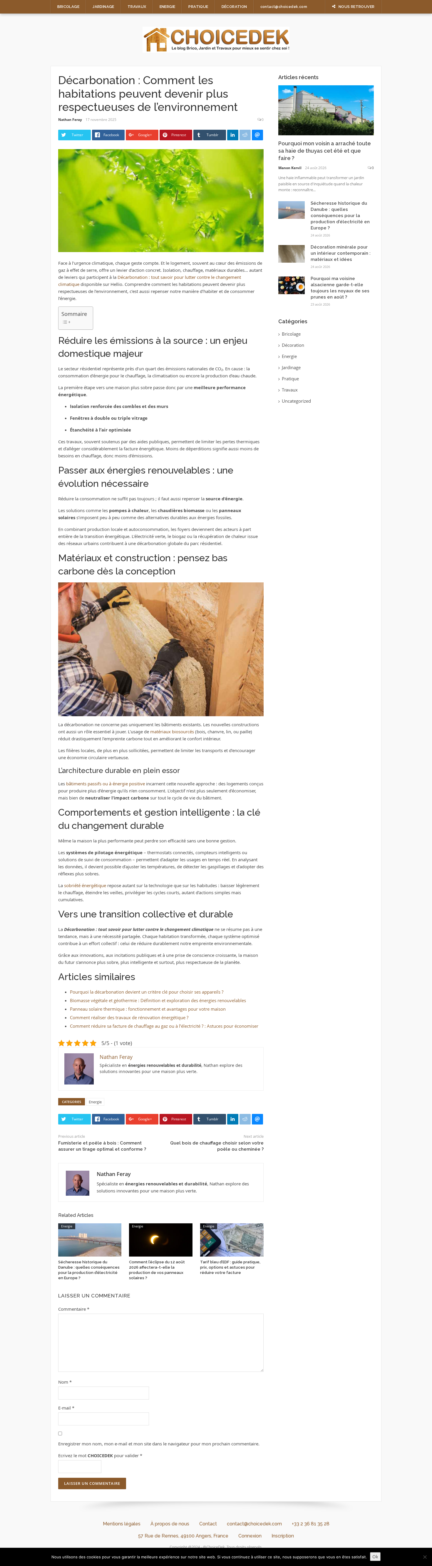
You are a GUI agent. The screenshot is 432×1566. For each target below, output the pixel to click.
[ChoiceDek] (216, 39)
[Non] (425, 1557)
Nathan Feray (70, 119)
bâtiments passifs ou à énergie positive (105, 784)
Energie (167, 6)
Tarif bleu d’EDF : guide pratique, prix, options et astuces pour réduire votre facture (230, 1267)
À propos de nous (169, 1524)
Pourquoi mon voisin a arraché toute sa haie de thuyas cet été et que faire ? (324, 150)
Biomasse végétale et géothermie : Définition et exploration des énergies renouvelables (158, 1000)
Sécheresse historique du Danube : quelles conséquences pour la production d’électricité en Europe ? (340, 216)
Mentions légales (121, 1524)
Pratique (198, 6)
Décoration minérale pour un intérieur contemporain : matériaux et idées (341, 253)
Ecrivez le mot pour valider (100, 1455)
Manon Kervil (290, 167)
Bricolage (68, 6)
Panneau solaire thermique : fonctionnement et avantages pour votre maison (148, 1009)
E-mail (66, 1408)
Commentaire (73, 1309)
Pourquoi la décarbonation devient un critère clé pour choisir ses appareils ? (146, 992)
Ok (375, 1557)
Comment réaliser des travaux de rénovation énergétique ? (129, 1017)
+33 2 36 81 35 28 (310, 1524)
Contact (208, 1524)
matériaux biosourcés (172, 731)
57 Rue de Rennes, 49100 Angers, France (183, 1536)
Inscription (283, 1536)
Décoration (234, 6)
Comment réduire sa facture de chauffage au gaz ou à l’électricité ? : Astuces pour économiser (164, 1026)
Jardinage (103, 6)
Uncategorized (296, 401)
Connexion (250, 1536)
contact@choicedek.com (283, 7)
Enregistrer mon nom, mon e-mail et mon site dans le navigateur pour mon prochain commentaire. (158, 1444)
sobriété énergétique (85, 885)
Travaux (137, 6)
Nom (65, 1382)
